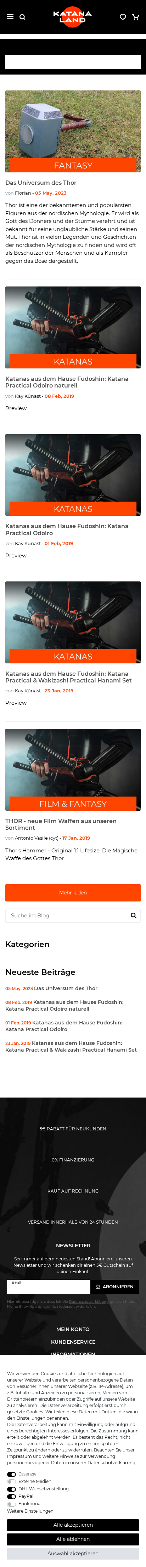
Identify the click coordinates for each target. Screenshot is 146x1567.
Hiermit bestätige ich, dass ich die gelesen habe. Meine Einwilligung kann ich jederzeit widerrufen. (71, 1304)
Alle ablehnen (73, 1539)
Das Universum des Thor (41, 182)
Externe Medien (34, 1481)
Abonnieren (118, 1286)
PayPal (25, 1496)
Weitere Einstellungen (30, 1511)
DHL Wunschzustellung (43, 1488)
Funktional (29, 1503)
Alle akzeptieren (73, 1525)
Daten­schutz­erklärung (111, 1462)
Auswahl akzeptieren (73, 1553)
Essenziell (28, 1474)
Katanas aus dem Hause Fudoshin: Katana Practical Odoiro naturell (67, 382)
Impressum (19, 1456)
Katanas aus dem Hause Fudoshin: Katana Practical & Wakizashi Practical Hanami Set (68, 677)
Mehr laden (73, 892)
